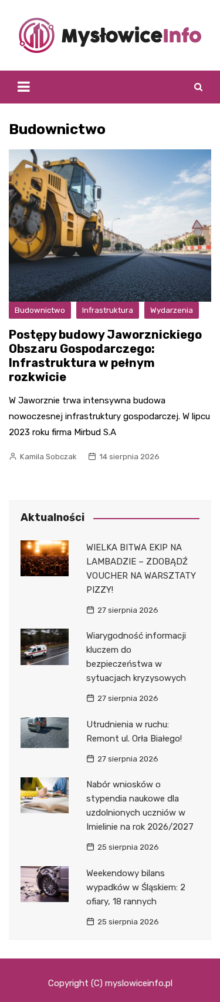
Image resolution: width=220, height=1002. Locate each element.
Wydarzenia (171, 310)
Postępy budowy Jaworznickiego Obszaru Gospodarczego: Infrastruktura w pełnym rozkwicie (105, 356)
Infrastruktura (107, 310)
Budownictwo (40, 310)
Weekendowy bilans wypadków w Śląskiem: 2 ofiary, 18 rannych (135, 887)
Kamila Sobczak (48, 456)
